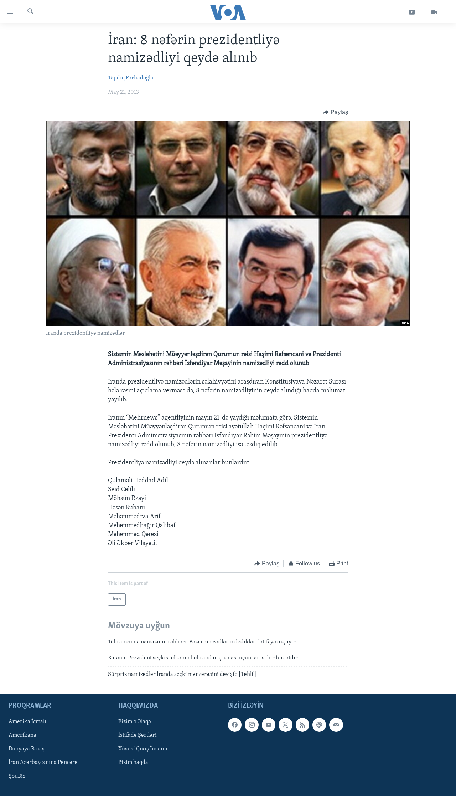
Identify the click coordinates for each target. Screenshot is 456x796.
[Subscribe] (336, 724)
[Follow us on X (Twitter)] (285, 724)
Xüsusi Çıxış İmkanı (142, 749)
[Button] (335, 112)
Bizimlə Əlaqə (134, 722)
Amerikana (22, 735)
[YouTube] (412, 12)
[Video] (434, 12)
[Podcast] (319, 724)
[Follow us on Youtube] (268, 724)
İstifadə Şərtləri (137, 735)
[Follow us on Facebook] (235, 724)
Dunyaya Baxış (27, 749)
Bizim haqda (133, 763)
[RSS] (302, 724)
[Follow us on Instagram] (251, 724)
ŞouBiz (17, 776)
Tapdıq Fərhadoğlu (131, 78)
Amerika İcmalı (27, 722)
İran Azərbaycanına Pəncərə (43, 763)
